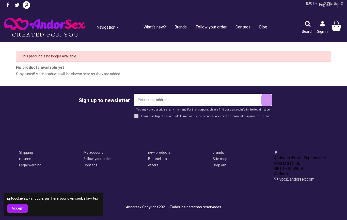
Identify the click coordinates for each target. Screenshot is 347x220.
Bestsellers (157, 159)
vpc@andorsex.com (296, 179)
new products (159, 152)
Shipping (26, 152)
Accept (18, 208)
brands (218, 152)
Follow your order (97, 159)
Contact (90, 165)
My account (93, 152)
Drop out (220, 165)
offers (153, 165)
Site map (220, 159)
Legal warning (30, 165)
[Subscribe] (266, 100)
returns (25, 159)
